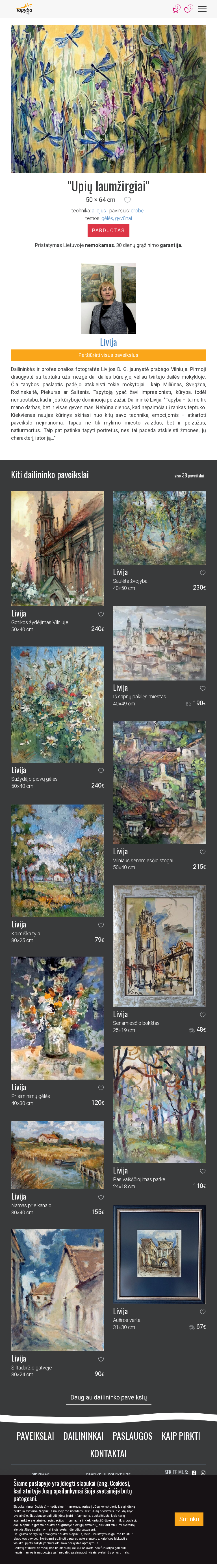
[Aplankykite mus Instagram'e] (203, 1473)
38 (189, 475)
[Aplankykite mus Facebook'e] (194, 1473)
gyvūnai (123, 218)
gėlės (107, 218)
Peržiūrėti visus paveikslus (108, 355)
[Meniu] (202, 9)
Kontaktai (108, 1453)
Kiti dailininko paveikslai (50, 474)
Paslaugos (133, 1435)
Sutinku (189, 1519)
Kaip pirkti (181, 1435)
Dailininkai (83, 1435)
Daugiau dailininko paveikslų (108, 1397)
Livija (108, 341)
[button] (127, 199)
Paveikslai (35, 1435)
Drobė (137, 211)
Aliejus (99, 211)
